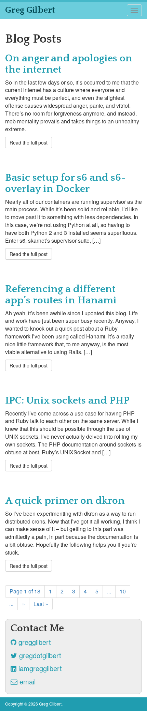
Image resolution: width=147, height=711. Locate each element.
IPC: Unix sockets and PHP (67, 400)
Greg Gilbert (30, 10)
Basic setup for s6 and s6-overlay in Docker (65, 183)
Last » (41, 604)
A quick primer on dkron (65, 500)
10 (123, 591)
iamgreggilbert (39, 668)
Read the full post (29, 142)
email (26, 681)
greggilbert (33, 642)
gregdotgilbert (39, 655)
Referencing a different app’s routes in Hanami (61, 295)
